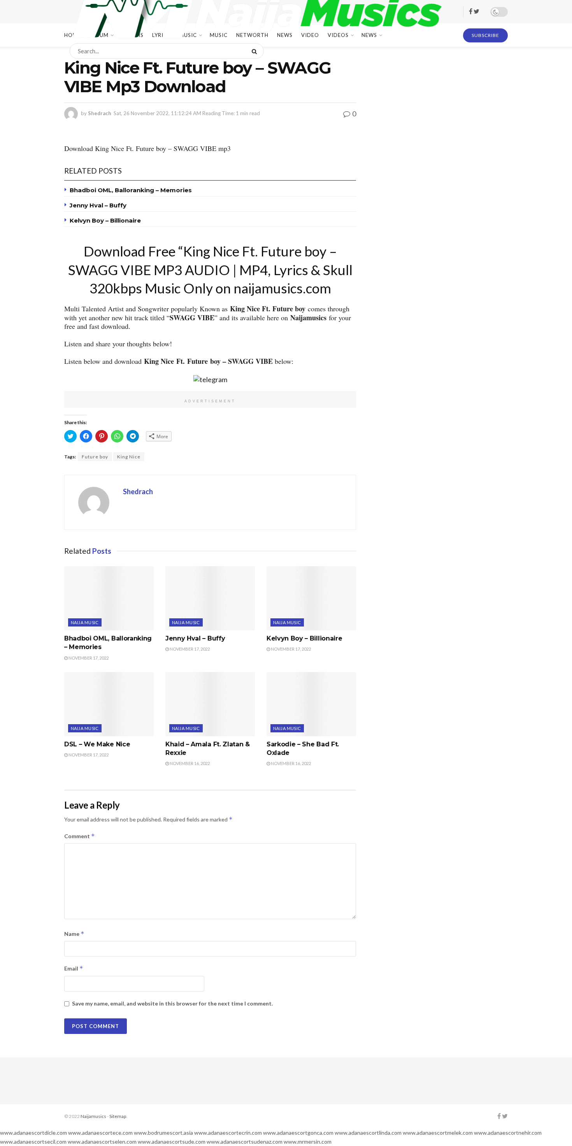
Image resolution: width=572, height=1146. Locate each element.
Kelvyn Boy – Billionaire (105, 220)
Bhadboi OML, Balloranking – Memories (131, 190)
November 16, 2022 (189, 763)
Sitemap (117, 1116)
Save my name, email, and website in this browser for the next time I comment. (172, 1003)
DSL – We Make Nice (97, 744)
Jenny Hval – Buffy (98, 205)
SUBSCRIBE (485, 35)
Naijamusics (93, 1116)
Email (73, 968)
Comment (79, 836)
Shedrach (99, 113)
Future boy (95, 457)
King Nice (128, 457)
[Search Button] (256, 51)
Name (74, 933)
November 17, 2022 (88, 657)
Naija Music (85, 622)
